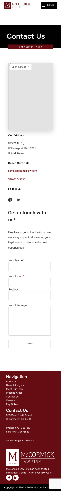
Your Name (16, 260)
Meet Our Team (14, 389)
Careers (10, 400)
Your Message (18, 305)
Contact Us (12, 396)
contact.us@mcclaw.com (22, 170)
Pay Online (12, 404)
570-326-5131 (16, 179)
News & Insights (15, 385)
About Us (11, 381)
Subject (13, 289)
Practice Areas (14, 392)
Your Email (16, 276)
